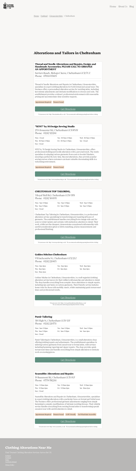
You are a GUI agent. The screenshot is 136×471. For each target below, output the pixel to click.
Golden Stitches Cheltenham (51, 254)
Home (36, 15)
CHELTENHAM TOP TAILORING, (52, 191)
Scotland (8, 458)
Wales (7, 460)
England (44, 15)
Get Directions (68, 109)
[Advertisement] (68, 34)
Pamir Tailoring (43, 316)
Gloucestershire (56, 15)
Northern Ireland (11, 462)
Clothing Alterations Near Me (28, 447)
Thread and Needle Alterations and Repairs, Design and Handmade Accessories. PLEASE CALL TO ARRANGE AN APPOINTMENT (65, 66)
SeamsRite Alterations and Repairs (54, 373)
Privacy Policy (9, 465)
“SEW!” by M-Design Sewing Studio (55, 126)
